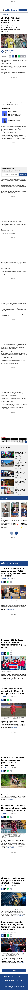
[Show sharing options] (26, 442)
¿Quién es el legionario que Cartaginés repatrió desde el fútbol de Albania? (13, 880)
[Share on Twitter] (16, 56)
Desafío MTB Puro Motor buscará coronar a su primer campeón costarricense (12, 761)
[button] (23, 10)
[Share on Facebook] (13, 56)
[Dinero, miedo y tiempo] (4, 120)
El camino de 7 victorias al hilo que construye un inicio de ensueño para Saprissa (13, 808)
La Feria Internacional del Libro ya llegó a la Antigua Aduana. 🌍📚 (15, 521)
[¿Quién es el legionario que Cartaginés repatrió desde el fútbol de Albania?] (13, 899)
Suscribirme (23, 174)
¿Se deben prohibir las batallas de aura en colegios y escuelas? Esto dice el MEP (20, 454)
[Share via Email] (21, 56)
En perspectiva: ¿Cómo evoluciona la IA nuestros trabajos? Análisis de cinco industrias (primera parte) (15, 113)
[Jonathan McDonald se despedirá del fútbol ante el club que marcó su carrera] (13, 710)
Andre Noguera (6, 578)
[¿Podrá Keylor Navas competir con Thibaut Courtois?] (14, 41)
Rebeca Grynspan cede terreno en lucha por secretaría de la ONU (20, 481)
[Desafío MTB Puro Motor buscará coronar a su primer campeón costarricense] (13, 781)
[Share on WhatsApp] (19, 56)
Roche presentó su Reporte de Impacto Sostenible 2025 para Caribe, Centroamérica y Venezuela (5, 523)
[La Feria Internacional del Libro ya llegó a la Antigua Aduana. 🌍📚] (15, 509)
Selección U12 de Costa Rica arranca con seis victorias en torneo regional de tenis (13, 643)
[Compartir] (24, 56)
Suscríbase (21, 981)
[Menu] (3, 10)
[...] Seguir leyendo (10, 609)
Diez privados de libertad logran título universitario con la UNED (20, 473)
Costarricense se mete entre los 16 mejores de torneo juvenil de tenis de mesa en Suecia (12, 925)
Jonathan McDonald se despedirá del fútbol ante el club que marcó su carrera (13, 691)
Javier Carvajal (10, 50)
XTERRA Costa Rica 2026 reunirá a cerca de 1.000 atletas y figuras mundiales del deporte (13, 572)
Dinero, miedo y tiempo (14, 120)
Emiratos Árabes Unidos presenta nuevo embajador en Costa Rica (20, 490)
